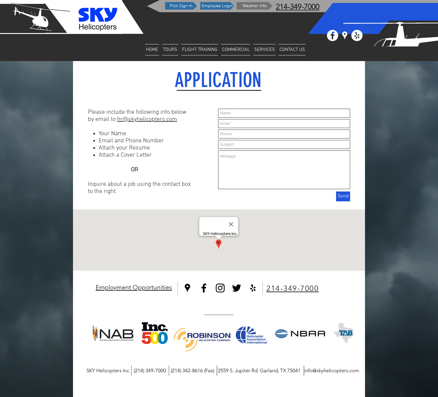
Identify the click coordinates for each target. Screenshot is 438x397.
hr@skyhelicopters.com (147, 119)
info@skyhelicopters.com (331, 370)
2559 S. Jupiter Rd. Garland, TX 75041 (259, 370)
